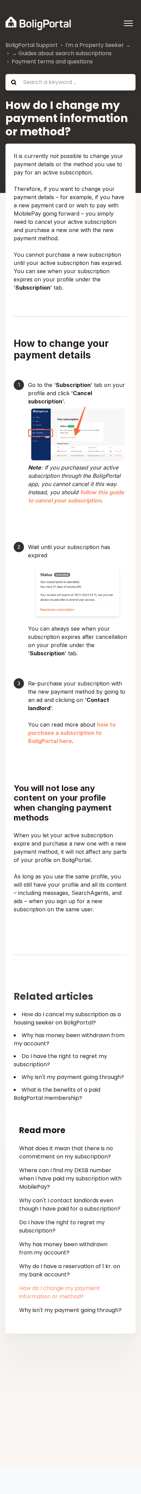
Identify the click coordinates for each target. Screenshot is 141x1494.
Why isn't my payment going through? (73, 1077)
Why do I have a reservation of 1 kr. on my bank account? (69, 1270)
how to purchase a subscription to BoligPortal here (72, 732)
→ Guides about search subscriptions (62, 53)
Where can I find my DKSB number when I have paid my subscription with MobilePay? (70, 1178)
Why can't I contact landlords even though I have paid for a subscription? (69, 1205)
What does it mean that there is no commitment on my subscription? (66, 1152)
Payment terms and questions (52, 61)
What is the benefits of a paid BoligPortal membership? (57, 1094)
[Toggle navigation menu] (128, 23)
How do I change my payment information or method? (59, 1292)
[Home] (38, 23)
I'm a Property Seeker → (98, 45)
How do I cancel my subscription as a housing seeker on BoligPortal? (67, 1018)
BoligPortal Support (31, 45)
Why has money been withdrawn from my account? (63, 1248)
